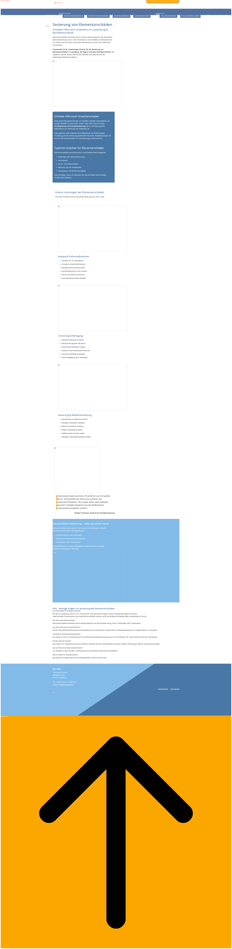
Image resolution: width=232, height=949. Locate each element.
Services (160, 14)
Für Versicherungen (168, 16)
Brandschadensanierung (73, 16)
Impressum (174, 689)
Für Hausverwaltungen (190, 16)
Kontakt (222, 15)
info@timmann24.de (66, 685)
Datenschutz (163, 689)
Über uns (210, 15)
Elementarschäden (142, 16)
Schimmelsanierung (121, 16)
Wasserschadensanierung (98, 16)
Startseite (50, 15)
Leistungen (65, 14)
